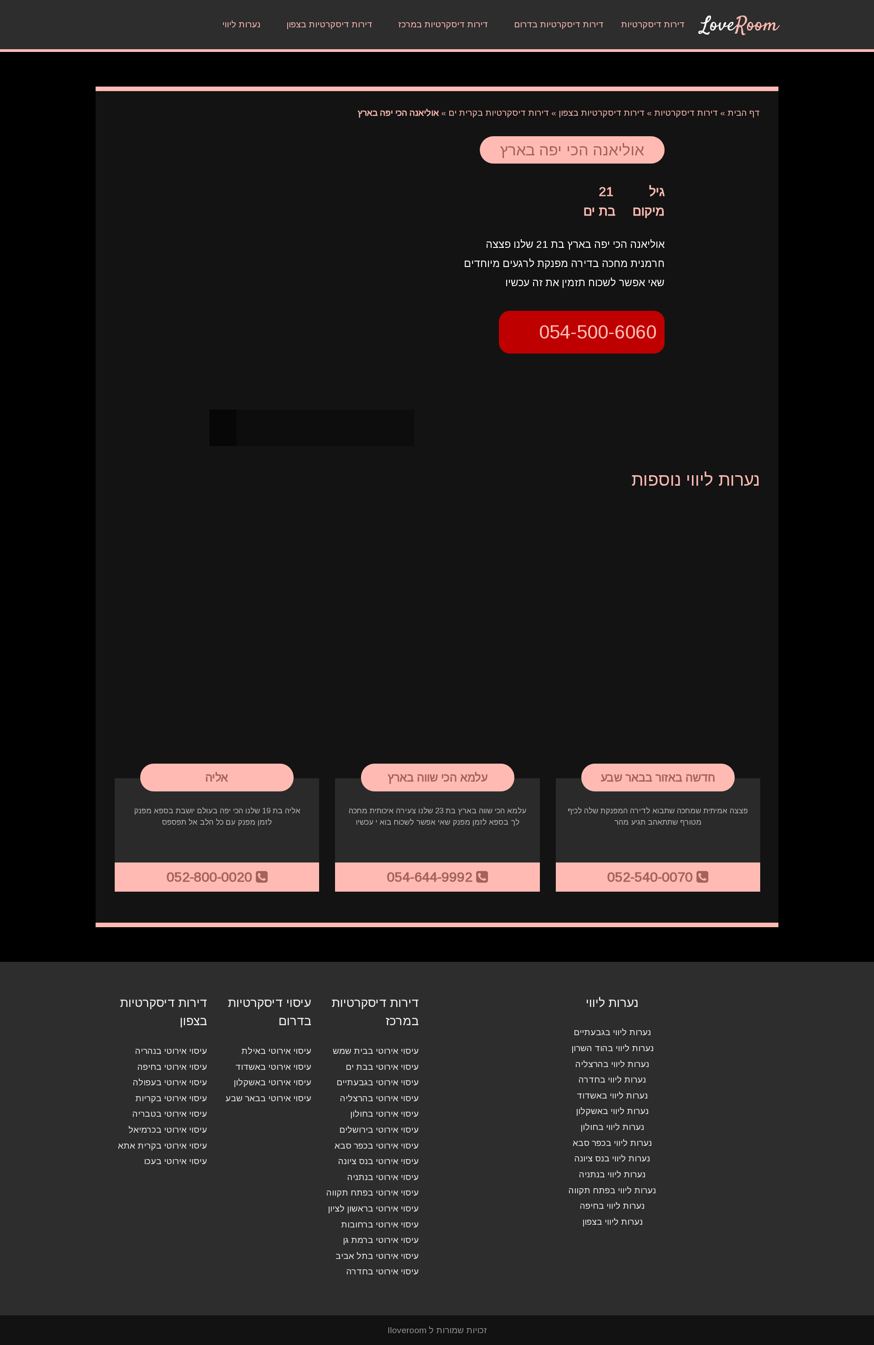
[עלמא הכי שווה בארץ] (437, 641)
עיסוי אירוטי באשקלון (272, 1083)
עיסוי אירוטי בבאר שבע (268, 1098)
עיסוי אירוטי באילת (276, 1051)
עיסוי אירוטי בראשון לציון (373, 1208)
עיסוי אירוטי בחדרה (382, 1272)
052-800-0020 (211, 876)
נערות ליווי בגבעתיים (612, 1032)
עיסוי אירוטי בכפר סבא (377, 1145)
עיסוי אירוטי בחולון (384, 1114)
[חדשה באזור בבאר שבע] (658, 641)
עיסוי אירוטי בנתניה (383, 1177)
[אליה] (217, 641)
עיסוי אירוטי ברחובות (380, 1224)
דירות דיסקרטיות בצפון (329, 24)
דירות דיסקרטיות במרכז (443, 24)
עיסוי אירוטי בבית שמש (376, 1051)
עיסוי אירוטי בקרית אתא (162, 1145)
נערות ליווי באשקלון (612, 1111)
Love (739, 25)
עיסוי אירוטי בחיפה (172, 1067)
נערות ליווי (241, 24)
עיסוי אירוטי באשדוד (273, 1067)
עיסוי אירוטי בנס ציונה (378, 1161)
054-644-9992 (431, 876)
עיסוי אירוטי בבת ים (382, 1067)
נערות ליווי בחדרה (612, 1080)
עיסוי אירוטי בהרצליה (379, 1098)
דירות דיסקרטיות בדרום (559, 24)
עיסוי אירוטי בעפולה (170, 1083)
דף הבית (743, 113)
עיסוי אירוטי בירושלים (379, 1130)
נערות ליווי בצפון (612, 1222)
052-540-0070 (651, 876)
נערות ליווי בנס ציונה (612, 1159)
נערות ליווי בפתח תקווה (612, 1190)
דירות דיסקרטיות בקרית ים (498, 113)
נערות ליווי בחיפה (612, 1206)
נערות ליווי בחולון (612, 1127)
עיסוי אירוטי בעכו (175, 1161)
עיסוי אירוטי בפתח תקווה (372, 1193)
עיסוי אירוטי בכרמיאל (167, 1130)
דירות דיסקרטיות (653, 24)
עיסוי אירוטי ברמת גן (381, 1240)
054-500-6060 (597, 332)
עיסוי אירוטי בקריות (171, 1098)
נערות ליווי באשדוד (612, 1095)
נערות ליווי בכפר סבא (612, 1143)
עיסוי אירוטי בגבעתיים (377, 1083)
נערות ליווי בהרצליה (612, 1064)
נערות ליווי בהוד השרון (612, 1048)
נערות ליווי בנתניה (612, 1174)
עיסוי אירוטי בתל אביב (377, 1256)
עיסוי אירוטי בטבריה (169, 1114)
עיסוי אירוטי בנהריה (171, 1051)
